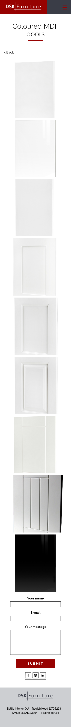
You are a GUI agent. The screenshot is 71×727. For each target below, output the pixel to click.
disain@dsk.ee (50, 712)
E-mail (35, 612)
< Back (9, 52)
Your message (35, 626)
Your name (35, 598)
